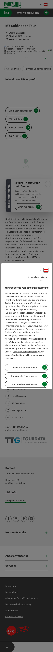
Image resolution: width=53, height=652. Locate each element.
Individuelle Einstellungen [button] (24, 375)
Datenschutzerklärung (37, 277)
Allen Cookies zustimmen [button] (24, 367)
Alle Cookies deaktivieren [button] (24, 384)
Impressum (42, 280)
